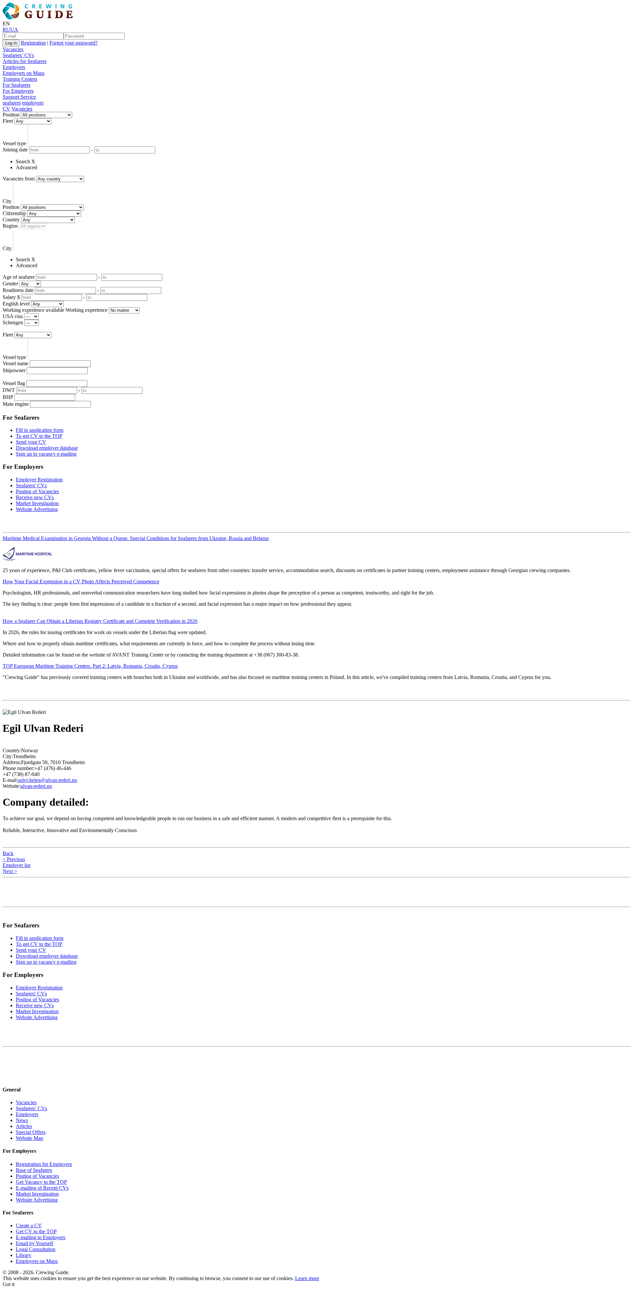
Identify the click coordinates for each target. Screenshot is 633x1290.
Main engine (16, 404)
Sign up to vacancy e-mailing (46, 454)
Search (23, 161)
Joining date (15, 149)
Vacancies (13, 49)
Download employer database (47, 448)
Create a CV (29, 1225)
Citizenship (14, 213)
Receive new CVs (35, 497)
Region (10, 226)
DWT (9, 390)
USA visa (13, 316)
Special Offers (30, 1132)
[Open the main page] (39, 17)
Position (11, 114)
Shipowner (14, 370)
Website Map (29, 1138)
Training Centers (20, 79)
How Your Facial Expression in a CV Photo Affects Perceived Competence (81, 581)
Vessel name (15, 363)
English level (16, 303)
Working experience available (33, 310)
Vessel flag (14, 383)
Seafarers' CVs (31, 485)
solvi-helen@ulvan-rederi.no (47, 780)
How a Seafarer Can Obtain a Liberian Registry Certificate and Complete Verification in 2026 (100, 621)
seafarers (12, 103)
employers (33, 103)
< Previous (14, 859)
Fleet (8, 121)
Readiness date (18, 290)
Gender (10, 283)
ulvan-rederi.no (36, 786)
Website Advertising (37, 509)
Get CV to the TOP (36, 1231)
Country (11, 219)
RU (6, 29)
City (7, 201)
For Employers (18, 91)
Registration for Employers (44, 1164)
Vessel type (14, 143)
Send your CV (31, 442)
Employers (14, 67)
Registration (33, 43)
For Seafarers (16, 85)
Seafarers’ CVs (18, 55)
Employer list (16, 865)
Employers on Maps (24, 73)
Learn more (307, 1278)
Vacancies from (19, 178)
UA (14, 29)
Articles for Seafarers (24, 61)
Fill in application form (39, 430)
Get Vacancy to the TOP (41, 1182)
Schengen (13, 322)
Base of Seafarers (34, 1170)
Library (23, 1255)
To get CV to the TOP (39, 436)
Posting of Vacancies (37, 491)
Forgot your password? (73, 43)
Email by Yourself (34, 1243)
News (22, 1120)
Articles (24, 1126)
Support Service (19, 97)
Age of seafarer (19, 277)
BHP (8, 397)
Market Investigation (37, 503)
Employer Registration (39, 479)
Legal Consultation (35, 1249)
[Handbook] (8, 1077)
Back (8, 853)
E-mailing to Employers (40, 1237)
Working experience (86, 310)
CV (6, 109)
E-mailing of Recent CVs (42, 1188)
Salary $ (11, 297)
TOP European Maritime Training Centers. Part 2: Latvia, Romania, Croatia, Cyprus (90, 666)
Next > (10, 871)
